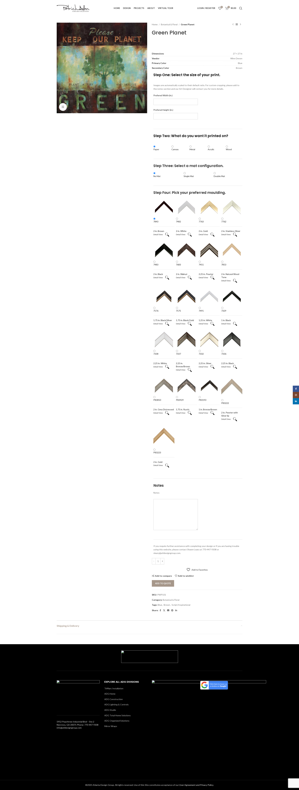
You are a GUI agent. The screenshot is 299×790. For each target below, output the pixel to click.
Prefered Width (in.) (163, 95)
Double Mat (219, 176)
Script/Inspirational (181, 604)
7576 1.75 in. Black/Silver (162, 315)
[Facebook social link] (160, 610)
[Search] (241, 8)
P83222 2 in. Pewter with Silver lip (229, 409)
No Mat (157, 176)
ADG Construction (113, 699)
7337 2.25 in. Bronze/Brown (183, 360)
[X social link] (164, 610)
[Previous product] (233, 24)
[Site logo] (73, 8)
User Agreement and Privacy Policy (196, 785)
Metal (192, 149)
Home (155, 24)
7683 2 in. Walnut (181, 269)
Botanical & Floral (169, 24)
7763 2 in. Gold (203, 226)
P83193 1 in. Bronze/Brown (208, 405)
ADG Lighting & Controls (116, 704)
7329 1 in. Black (226, 315)
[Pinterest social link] (172, 610)
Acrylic (211, 149)
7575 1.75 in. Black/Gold (185, 315)
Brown (167, 604)
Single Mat (189, 176)
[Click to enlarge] (63, 107)
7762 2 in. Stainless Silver (230, 226)
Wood (229, 149)
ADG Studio (110, 710)
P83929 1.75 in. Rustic (183, 405)
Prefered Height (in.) (163, 110)
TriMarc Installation (113, 688)
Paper (156, 149)
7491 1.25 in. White (205, 315)
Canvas (175, 149)
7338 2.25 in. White (160, 358)
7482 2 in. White (181, 226)
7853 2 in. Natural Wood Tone (230, 271)
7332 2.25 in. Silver (205, 358)
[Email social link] (168, 610)
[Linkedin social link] (176, 610)
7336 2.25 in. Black (227, 358)
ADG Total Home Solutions (117, 715)
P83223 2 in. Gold (157, 457)
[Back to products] (237, 24)
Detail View (159, 234)
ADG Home (109, 693)
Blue (160, 604)
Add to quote (163, 583)
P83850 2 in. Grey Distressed (163, 405)
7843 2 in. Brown (158, 226)
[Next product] (240, 24)
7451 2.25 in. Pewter (206, 269)
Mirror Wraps (110, 726)
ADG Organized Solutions (116, 720)
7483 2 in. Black (158, 269)
